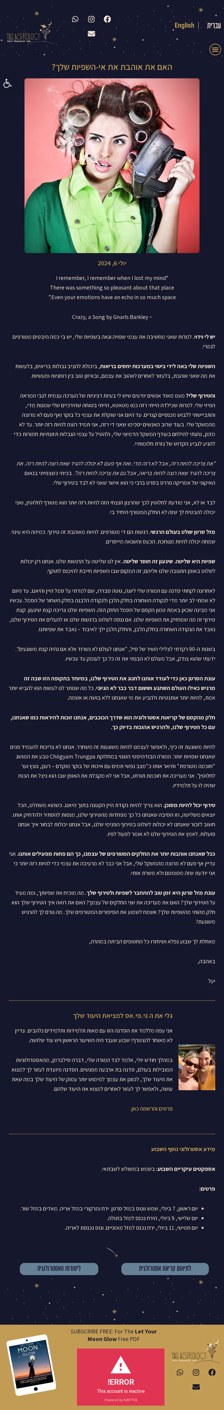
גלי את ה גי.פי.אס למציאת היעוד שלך (123, 1015)
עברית (214, 26)
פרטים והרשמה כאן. (151, 1108)
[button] (7, 83)
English (184, 25)
